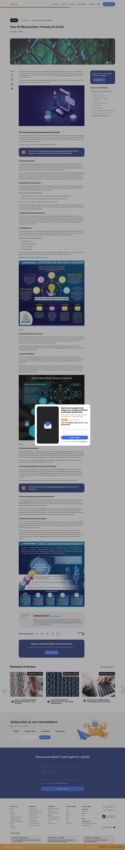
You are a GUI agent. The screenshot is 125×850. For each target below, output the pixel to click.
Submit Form (74, 437)
